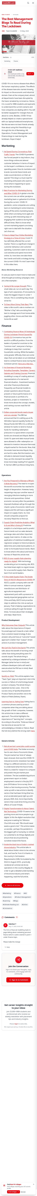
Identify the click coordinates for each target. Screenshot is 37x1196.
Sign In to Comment (20, 980)
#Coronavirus (7, 908)
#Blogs (15, 901)
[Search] (28, 3)
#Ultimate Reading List (11, 905)
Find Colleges (12, 1192)
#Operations (7, 897)
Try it (29, 74)
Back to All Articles (13, 885)
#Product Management (23, 897)
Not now (23, 1192)
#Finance (17, 893)
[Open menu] (33, 3)
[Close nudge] (33, 1184)
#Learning (6, 901)
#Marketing (7, 893)
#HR (25, 893)
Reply (8, 947)
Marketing (7, 61)
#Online (24, 905)
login (16, 1024)
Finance (16, 61)
